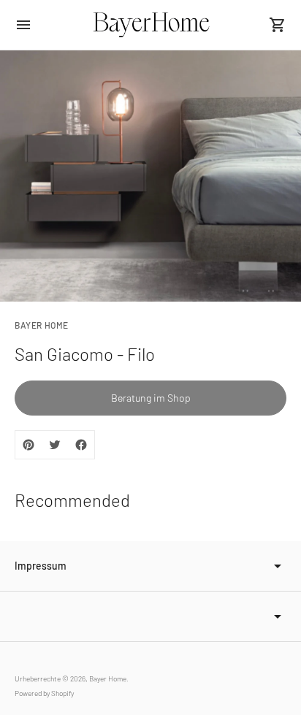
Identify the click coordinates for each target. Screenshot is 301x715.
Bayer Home (107, 678)
